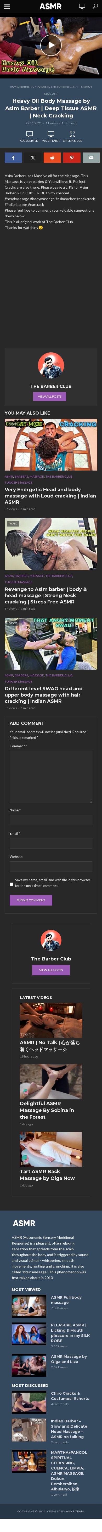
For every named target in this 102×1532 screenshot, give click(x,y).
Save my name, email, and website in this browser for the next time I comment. (52, 883)
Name (15, 810)
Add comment (29, 140)
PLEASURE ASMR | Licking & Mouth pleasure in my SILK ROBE (70, 1333)
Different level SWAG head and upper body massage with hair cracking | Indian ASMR (44, 695)
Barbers (26, 87)
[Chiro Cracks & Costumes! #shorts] (29, 1402)
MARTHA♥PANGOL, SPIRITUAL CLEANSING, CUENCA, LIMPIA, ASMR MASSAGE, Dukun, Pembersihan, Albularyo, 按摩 (69, 1470)
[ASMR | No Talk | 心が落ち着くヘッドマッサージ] (51, 1020)
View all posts (49, 396)
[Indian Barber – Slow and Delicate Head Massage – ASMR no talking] (29, 1429)
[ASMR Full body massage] (29, 1306)
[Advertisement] (51, 291)
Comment (18, 746)
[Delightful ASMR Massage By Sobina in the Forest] (51, 1081)
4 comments (60, 1404)
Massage (42, 87)
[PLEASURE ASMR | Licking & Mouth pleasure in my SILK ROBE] (29, 1334)
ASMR (14, 87)
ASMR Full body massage (66, 1300)
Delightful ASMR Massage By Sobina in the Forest (47, 1110)
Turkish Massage (18, 482)
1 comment (59, 1494)
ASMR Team (75, 1511)
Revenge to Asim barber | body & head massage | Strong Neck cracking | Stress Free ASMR (46, 595)
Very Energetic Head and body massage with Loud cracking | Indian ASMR (50, 496)
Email (15, 833)
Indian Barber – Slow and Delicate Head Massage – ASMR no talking (69, 1429)
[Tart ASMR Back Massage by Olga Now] (51, 1149)
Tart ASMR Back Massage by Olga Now (47, 1175)
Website (16, 857)
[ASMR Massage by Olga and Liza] (29, 1365)
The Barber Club (64, 87)
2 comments (60, 1442)
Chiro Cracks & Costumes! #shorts (70, 1396)
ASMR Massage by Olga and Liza (69, 1359)
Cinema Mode (72, 140)
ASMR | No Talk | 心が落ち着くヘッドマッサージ (50, 1046)
